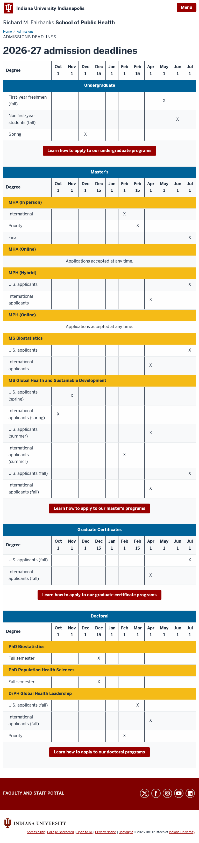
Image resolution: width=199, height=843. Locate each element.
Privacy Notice (105, 832)
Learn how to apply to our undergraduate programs (99, 150)
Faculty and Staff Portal (33, 793)
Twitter (144, 793)
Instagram (167, 793)
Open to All (84, 832)
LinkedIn (190, 793)
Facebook (156, 793)
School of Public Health (59, 23)
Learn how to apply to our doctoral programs (99, 752)
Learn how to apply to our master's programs (99, 508)
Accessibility (36, 832)
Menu (186, 7)
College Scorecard (60, 832)
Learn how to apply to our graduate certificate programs (99, 595)
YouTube (178, 793)
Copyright (126, 832)
